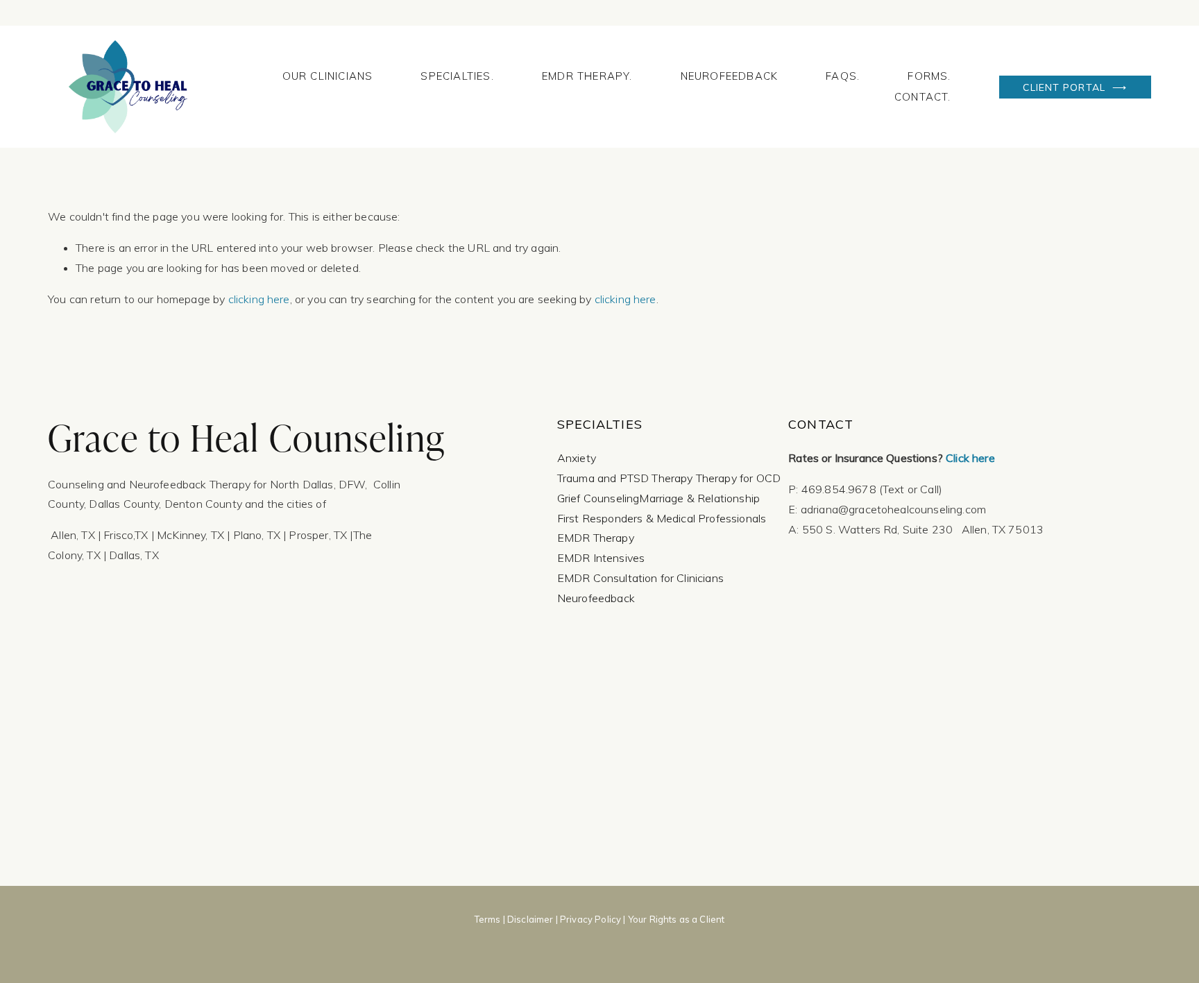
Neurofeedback (730, 76)
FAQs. (843, 76)
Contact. (922, 96)
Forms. (929, 76)
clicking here (259, 299)
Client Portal (1066, 87)
